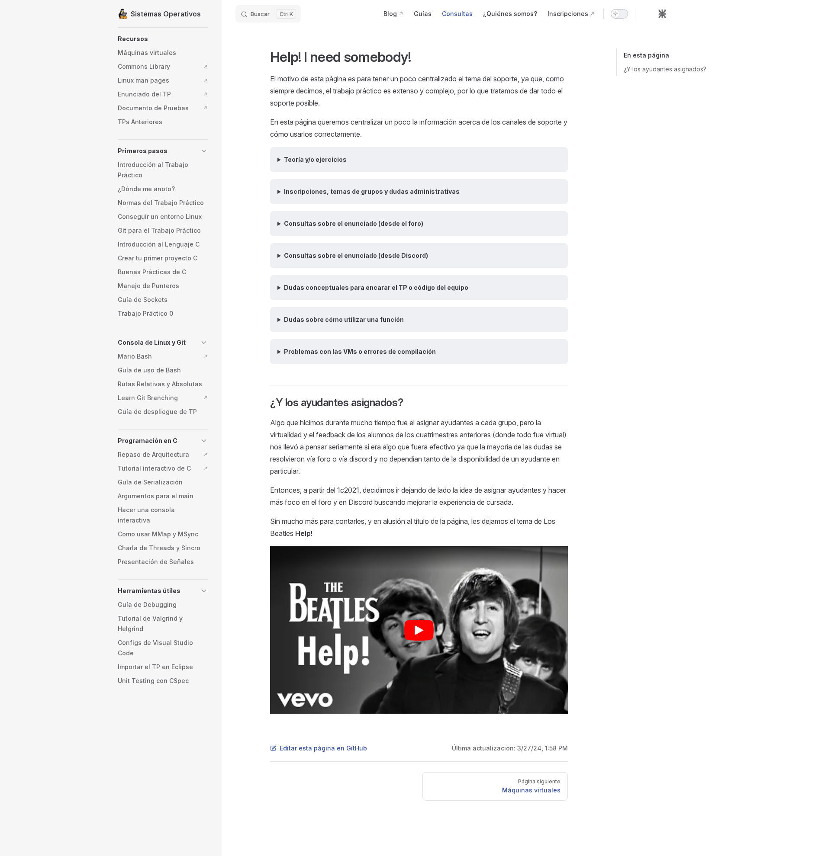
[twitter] (709, 14)
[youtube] (693, 14)
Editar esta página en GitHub (323, 748)
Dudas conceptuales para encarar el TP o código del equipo (376, 287)
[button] (163, 39)
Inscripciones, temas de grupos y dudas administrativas (372, 191)
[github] (646, 14)
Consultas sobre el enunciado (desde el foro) (353, 223)
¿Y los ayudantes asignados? (665, 69)
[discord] (678, 14)
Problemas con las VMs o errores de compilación (360, 351)
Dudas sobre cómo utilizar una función (344, 319)
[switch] (619, 14)
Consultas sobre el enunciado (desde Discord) (356, 255)
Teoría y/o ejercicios (315, 159)
